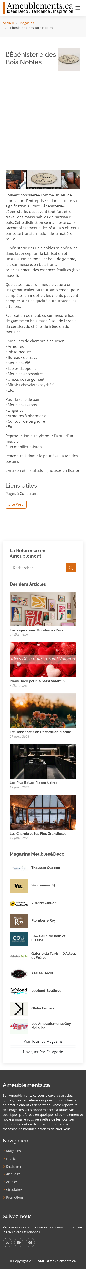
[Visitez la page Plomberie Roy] (20, 921)
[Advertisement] (43, 117)
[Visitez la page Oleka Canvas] (20, 1009)
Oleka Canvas (42, 1008)
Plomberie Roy (43, 920)
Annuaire (13, 1174)
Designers (14, 1166)
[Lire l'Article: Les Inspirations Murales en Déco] (43, 608)
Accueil (8, 23)
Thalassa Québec (45, 868)
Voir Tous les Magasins (43, 1041)
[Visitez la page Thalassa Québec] (20, 868)
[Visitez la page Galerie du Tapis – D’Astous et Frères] (20, 956)
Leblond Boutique (46, 991)
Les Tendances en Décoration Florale (40, 732)
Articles (12, 1182)
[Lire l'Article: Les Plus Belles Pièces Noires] (43, 761)
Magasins (26, 23)
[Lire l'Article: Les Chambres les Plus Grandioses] (43, 811)
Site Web (16, 504)
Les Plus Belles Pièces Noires (33, 783)
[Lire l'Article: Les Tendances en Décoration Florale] (43, 710)
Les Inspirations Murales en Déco (37, 630)
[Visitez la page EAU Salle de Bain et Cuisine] (20, 939)
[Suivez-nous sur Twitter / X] (7, 1242)
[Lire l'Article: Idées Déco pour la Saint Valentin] (43, 659)
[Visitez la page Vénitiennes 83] (20, 886)
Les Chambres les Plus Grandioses (38, 834)
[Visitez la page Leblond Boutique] (20, 991)
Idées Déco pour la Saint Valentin (37, 681)
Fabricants (14, 1158)
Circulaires (14, 1189)
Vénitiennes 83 (43, 885)
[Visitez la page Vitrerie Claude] (20, 904)
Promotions (15, 1197)
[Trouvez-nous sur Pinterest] (30, 1242)
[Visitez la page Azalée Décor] (20, 974)
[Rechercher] (71, 567)
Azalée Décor (42, 973)
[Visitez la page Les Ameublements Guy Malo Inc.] (20, 1026)
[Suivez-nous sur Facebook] (18, 1242)
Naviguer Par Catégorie (43, 1051)
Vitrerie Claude (44, 903)
